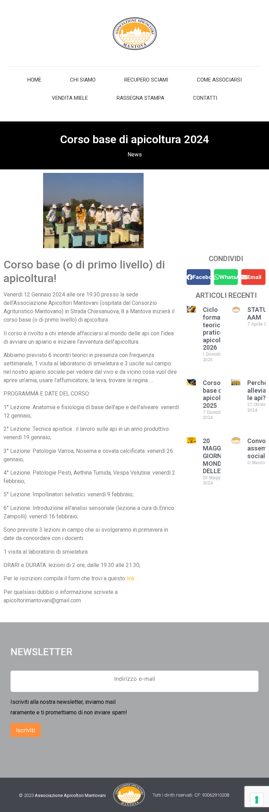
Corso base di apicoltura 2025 (218, 394)
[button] (199, 277)
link (130, 578)
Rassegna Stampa (140, 98)
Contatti (205, 98)
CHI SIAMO (83, 80)
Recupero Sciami (146, 80)
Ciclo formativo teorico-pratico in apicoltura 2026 (218, 328)
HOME (34, 80)
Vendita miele (70, 98)
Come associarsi (219, 80)
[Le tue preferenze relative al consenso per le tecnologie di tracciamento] (256, 799)
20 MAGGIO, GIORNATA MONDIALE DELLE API (218, 456)
